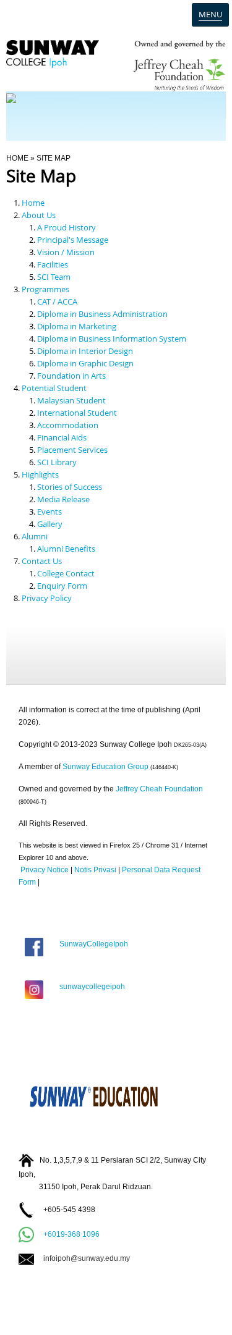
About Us (39, 215)
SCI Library (57, 462)
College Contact (66, 573)
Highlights (40, 474)
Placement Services (72, 449)
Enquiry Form (62, 585)
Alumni (35, 536)
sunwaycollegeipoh (90, 986)
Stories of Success (69, 486)
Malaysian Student (71, 400)
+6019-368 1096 (71, 1233)
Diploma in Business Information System (111, 338)
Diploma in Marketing (76, 326)
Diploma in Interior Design (85, 350)
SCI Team (54, 276)
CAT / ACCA (57, 301)
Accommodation (67, 425)
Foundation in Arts (71, 375)
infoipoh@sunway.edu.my (82, 1258)
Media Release (63, 499)
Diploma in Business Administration (102, 313)
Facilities (52, 264)
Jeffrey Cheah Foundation (159, 789)
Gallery (49, 523)
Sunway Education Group (105, 766)
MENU (210, 14)
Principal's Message (72, 239)
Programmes (45, 289)
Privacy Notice (44, 869)
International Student (77, 412)
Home (17, 158)
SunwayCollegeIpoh (92, 944)
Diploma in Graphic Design (85, 363)
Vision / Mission (66, 252)
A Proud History (66, 227)
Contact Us (42, 560)
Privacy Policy (47, 598)
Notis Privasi (95, 869)
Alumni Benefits (66, 548)
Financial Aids (62, 437)
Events (49, 511)
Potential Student (54, 388)
